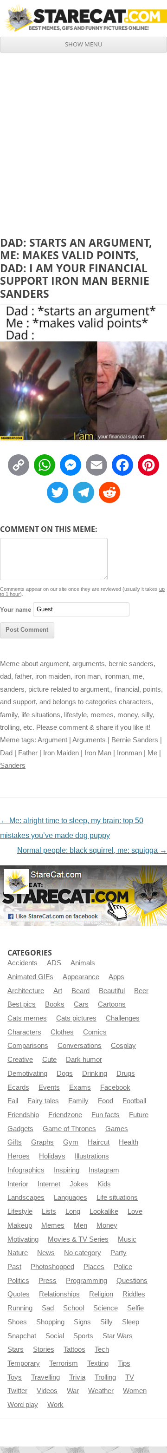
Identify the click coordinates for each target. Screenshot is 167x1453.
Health (128, 1142)
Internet (49, 1184)
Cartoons (112, 1004)
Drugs (125, 1073)
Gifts (14, 1142)
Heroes (18, 1156)
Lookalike (104, 1211)
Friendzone (65, 1115)
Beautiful (112, 991)
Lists (49, 1211)
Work (55, 1404)
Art (57, 991)
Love (135, 1211)
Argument (52, 740)
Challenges (123, 1018)
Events (49, 1087)
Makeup (19, 1225)
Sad (48, 1308)
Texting (98, 1363)
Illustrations (92, 1156)
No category (82, 1253)
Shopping (50, 1322)
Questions (132, 1280)
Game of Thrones (69, 1128)
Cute (49, 1059)
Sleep (130, 1322)
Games (116, 1128)
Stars (15, 1349)
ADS (54, 963)
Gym (70, 1142)
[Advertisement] (83, 140)
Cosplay (123, 1045)
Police (123, 1266)
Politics (18, 1280)
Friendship (23, 1115)
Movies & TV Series (78, 1239)
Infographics (26, 1170)
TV (129, 1377)
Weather (101, 1390)
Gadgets (20, 1128)
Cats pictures (76, 1018)
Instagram (104, 1170)
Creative (20, 1059)
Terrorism (63, 1363)
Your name (15, 609)
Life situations (117, 1197)
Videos (47, 1390)
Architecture (25, 991)
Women (135, 1390)
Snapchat (21, 1336)
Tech (102, 1349)
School (73, 1308)
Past (14, 1266)
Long (72, 1211)
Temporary (23, 1363)
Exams (80, 1087)
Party (118, 1253)
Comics (95, 1032)
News (46, 1253)
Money (106, 1225)
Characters (24, 1032)
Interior (17, 1184)
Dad (6, 753)
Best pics (21, 1004)
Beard (80, 991)
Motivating (23, 1239)
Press (48, 1280)
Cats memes (27, 1018)
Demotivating (27, 1073)
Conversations (80, 1045)
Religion (101, 1294)
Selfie (135, 1308)
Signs (82, 1322)
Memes (52, 1225)
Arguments (89, 740)
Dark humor (84, 1059)
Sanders (13, 765)
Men (80, 1225)
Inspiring (66, 1170)
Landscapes (26, 1197)
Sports (83, 1336)
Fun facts (105, 1115)
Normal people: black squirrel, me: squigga (92, 850)
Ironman (129, 753)
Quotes (18, 1294)
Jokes (79, 1184)
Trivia (77, 1377)
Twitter (17, 1390)
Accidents (22, 963)
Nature (17, 1253)
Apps (116, 977)
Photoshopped (52, 1266)
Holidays (52, 1156)
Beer (141, 991)
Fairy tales (43, 1101)
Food (105, 1101)
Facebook (115, 1087)
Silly (106, 1322)
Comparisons (27, 1045)
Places (94, 1266)
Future (138, 1115)
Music (127, 1239)
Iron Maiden (61, 753)
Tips (124, 1363)
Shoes (17, 1322)
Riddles (133, 1294)
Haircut (98, 1142)
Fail (12, 1101)
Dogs (65, 1073)
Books (54, 1004)
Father (28, 753)
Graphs (42, 1142)
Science (105, 1308)
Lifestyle (19, 1211)
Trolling (105, 1377)
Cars (81, 1004)
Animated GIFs (30, 977)
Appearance (81, 977)
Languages (70, 1197)
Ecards (18, 1087)
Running (19, 1308)
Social (54, 1336)
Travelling (45, 1377)
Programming (86, 1280)
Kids (104, 1184)
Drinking (94, 1073)
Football (134, 1101)
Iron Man (97, 753)
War (73, 1390)
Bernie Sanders (134, 740)
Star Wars (118, 1336)
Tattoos (74, 1349)
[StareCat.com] (83, 18)
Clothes (62, 1032)
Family (78, 1101)
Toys (14, 1377)
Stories (43, 1349)
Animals (83, 963)
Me (152, 753)
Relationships (59, 1294)
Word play (22, 1404)
